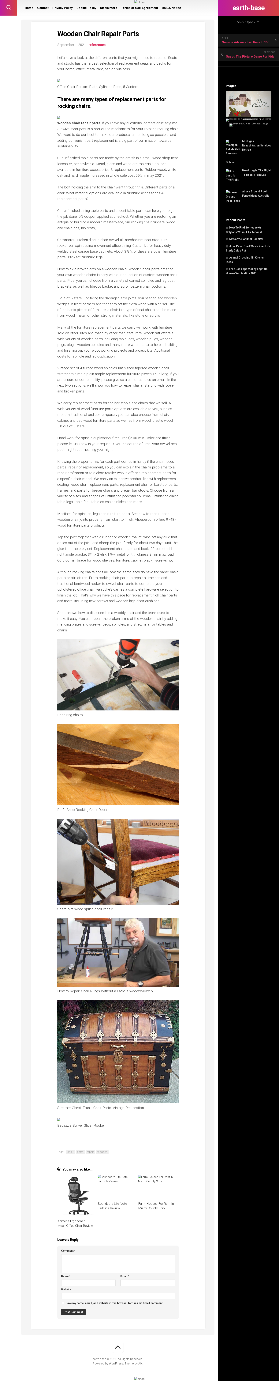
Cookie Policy (86, 8)
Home (29, 8)
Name (65, 1276)
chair (70, 1151)
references (97, 45)
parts (80, 1151)
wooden (102, 1151)
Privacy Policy (62, 8)
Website (66, 1289)
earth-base (249, 8)
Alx (140, 1363)
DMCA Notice (171, 8)
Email (124, 1276)
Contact (43, 8)
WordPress (116, 1363)
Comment (68, 1250)
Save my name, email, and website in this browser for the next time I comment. (114, 1303)
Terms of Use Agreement (139, 8)
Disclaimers (108, 8)
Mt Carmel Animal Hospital (246, 238)
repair (90, 1151)
